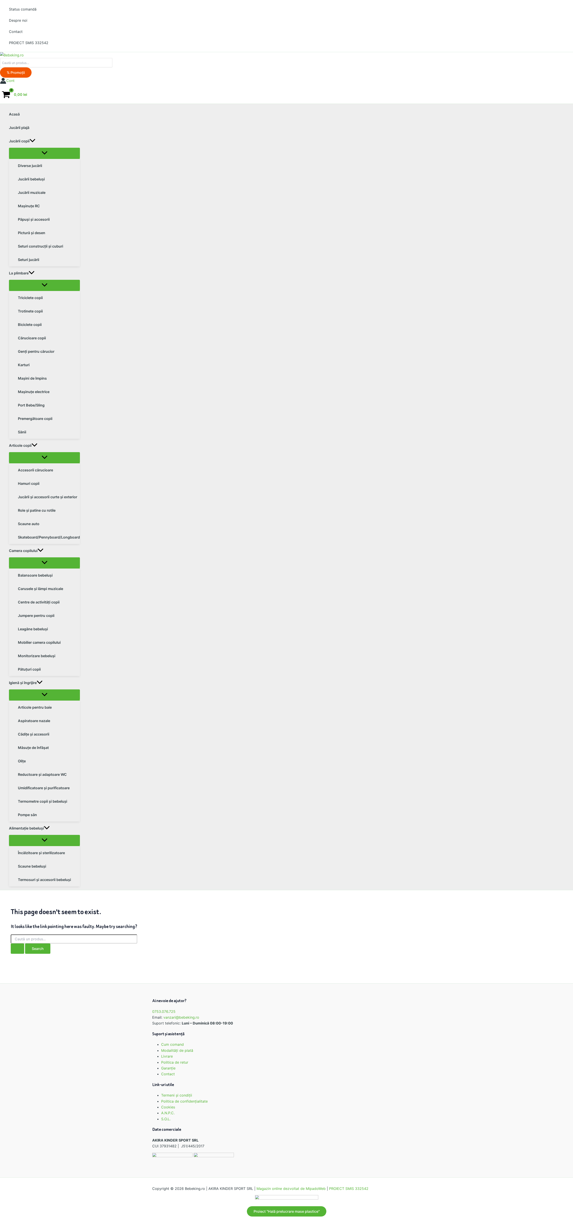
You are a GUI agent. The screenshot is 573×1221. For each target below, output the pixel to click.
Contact (168, 1074)
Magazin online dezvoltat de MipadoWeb (291, 1188)
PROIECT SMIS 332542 (348, 1188)
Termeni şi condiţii (176, 1095)
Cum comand (172, 1044)
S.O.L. (166, 1119)
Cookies (168, 1107)
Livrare (167, 1056)
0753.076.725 (163, 1011)
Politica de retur (174, 1062)
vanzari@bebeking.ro (181, 1017)
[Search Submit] (17, 948)
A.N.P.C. (168, 1113)
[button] (16, 72)
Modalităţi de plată (177, 1050)
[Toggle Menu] (44, 153)
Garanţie (168, 1068)
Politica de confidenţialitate (184, 1101)
